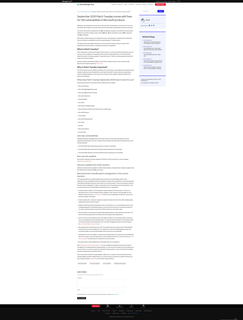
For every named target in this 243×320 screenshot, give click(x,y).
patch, (100, 194)
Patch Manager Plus (95, 245)
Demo (125, 4)
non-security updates (94, 263)
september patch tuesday (120, 263)
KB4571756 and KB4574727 (84, 161)
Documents (131, 4)
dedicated (96, 194)
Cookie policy (138, 310)
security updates (106, 263)
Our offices (123, 313)
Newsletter (107, 313)
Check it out (99, 63)
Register (92, 258)
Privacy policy (130, 310)
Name (78, 289)
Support (144, 4)
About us (93, 310)
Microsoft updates (82, 263)
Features (119, 4)
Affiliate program (148, 310)
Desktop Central (84, 245)
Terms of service (106, 310)
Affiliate (170, 1)
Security (114, 310)
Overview (114, 4)
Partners (165, 1)
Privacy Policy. (116, 294)
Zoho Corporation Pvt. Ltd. (119, 316)
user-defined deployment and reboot (90, 224)
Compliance (121, 310)
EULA (99, 310)
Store (162, 1)
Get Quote (138, 4)
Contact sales (116, 313)
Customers (150, 4)
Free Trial (160, 4)
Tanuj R (148, 20)
